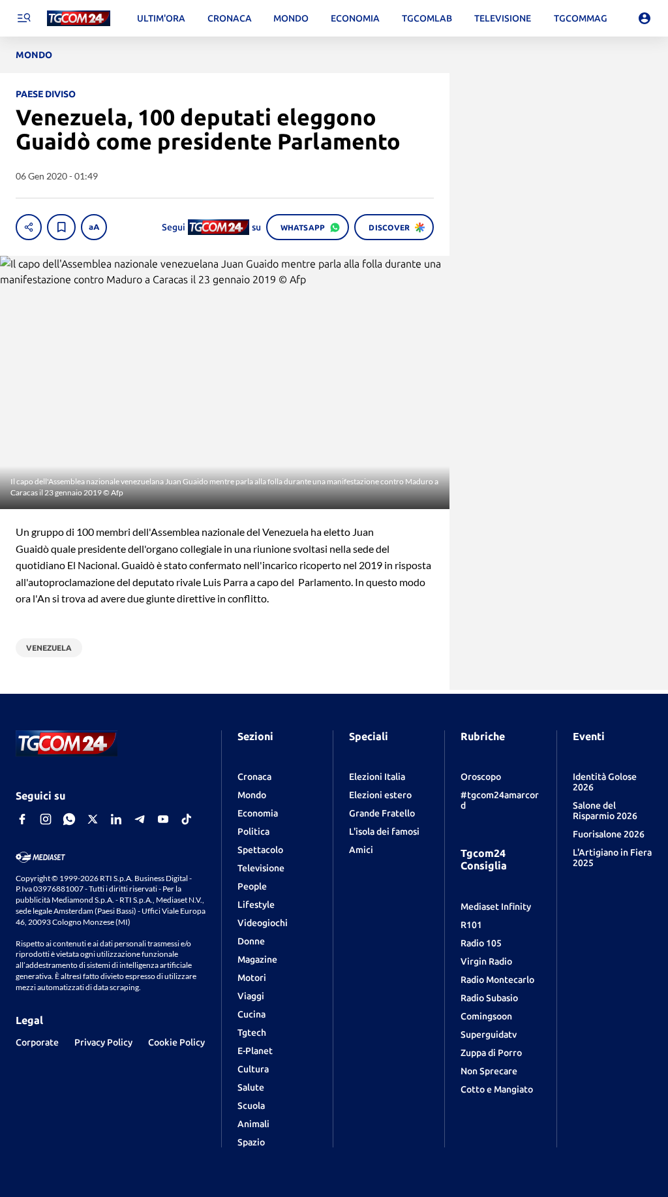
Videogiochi (262, 923)
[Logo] (78, 18)
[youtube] (163, 819)
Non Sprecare (489, 1071)
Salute (250, 1087)
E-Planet (255, 1051)
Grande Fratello (382, 813)
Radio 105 (481, 943)
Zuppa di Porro (491, 1053)
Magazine (257, 959)
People (252, 886)
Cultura (253, 1069)
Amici (361, 850)
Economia (257, 813)
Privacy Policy (103, 1042)
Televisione (260, 868)
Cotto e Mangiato (497, 1089)
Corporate (37, 1042)
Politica (253, 831)
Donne (251, 941)
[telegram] (139, 819)
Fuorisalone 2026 (609, 834)
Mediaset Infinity (496, 906)
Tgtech (251, 1032)
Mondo (251, 795)
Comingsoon (486, 1016)
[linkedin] (116, 819)
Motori (251, 977)
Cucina (251, 1014)
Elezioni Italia (377, 776)
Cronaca (254, 776)
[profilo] (644, 18)
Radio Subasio (489, 998)
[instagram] (45, 819)
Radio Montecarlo (497, 979)
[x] (92, 819)
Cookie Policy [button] (176, 1042)
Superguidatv (489, 1034)
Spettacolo (260, 850)
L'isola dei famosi (384, 831)
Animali (253, 1124)
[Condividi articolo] (29, 227)
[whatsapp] (69, 819)
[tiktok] (186, 819)
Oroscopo (481, 776)
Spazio (251, 1142)
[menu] (23, 18)
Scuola (251, 1105)
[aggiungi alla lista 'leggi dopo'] (61, 227)
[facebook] (22, 819)
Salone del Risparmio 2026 (605, 810)
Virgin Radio (486, 961)
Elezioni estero (380, 795)
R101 (471, 925)
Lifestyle (256, 904)
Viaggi (250, 996)
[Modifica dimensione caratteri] (94, 227)
